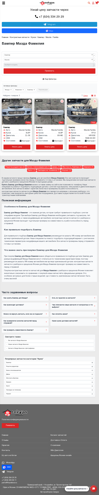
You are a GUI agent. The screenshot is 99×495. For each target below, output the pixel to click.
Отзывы (5, 440)
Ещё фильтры (50, 79)
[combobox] (49, 55)
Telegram (51, 24)
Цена (85, 96)
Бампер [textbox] (49, 55)
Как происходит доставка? (14, 305)
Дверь (49, 374)
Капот (49, 386)
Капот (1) (31, 170)
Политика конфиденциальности (15, 419)
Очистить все (43, 89)
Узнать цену (17, 147)
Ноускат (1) (66, 170)
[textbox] (49, 65)
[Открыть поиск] (89, 3)
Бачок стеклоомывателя (49, 370)
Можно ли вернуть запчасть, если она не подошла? (23, 314)
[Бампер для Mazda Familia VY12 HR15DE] (82, 112)
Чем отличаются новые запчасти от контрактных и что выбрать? (72, 306)
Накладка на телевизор (49, 390)
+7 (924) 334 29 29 (51, 17)
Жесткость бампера (49, 378)
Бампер (49, 362)
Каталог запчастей (58, 435)
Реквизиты (10, 425)
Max (51, 30)
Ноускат (49, 394)
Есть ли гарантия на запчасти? (64, 298)
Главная (5, 435)
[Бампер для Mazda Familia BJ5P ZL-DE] (17, 112)
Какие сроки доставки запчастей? (65, 321)
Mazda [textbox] (49, 60)
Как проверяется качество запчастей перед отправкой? (20, 322)
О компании (55, 445)
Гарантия (5, 445)
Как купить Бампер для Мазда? (16, 298)
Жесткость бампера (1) (72, 167)
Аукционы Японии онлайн (61, 455)
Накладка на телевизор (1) (49, 170)
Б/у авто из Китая (9, 455)
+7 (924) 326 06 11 (9, 480)
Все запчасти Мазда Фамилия (17, 340)
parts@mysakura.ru (9, 483)
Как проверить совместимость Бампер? (19, 330)
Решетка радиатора (49, 366)
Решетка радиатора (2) (15, 167)
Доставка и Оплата (59, 440)
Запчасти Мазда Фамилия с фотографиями (21, 348)
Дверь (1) (56, 167)
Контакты (6, 450)
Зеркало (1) (88, 167)
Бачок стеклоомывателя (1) (38, 167)
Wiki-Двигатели (57, 450)
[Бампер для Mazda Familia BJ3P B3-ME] (49, 112)
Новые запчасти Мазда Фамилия (18, 344)
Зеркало (49, 382)
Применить (49, 71)
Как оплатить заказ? (60, 314)
